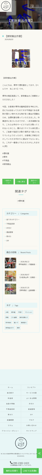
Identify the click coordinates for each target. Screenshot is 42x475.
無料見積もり (24, 317)
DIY (7, 240)
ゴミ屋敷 (14, 317)
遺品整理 (9, 232)
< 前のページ (8, 181)
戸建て (20, 312)
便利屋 (13, 312)
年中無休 (8, 322)
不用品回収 (10, 224)
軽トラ (16, 322)
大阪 (7, 312)
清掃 (18, 328)
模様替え (24, 322)
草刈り (8, 236)
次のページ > (34, 181)
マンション (28, 312)
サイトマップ (31, 431)
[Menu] (37, 6)
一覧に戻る (21, 181)
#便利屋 (21, 200)
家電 (7, 317)
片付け (8, 228)
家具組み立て (10, 328)
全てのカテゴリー (12, 219)
